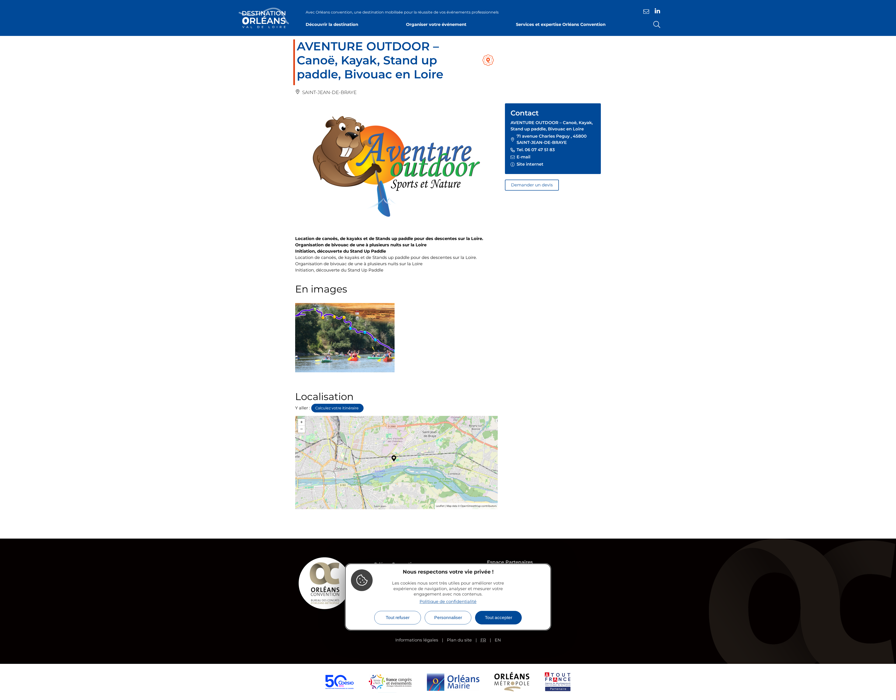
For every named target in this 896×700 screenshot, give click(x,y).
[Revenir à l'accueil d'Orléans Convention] (264, 18)
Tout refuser (398, 617)
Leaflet (440, 506)
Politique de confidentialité (448, 601)
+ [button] (301, 422)
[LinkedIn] (657, 11)
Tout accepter (498, 617)
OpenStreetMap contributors (478, 506)
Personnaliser (448, 617)
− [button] (301, 429)
